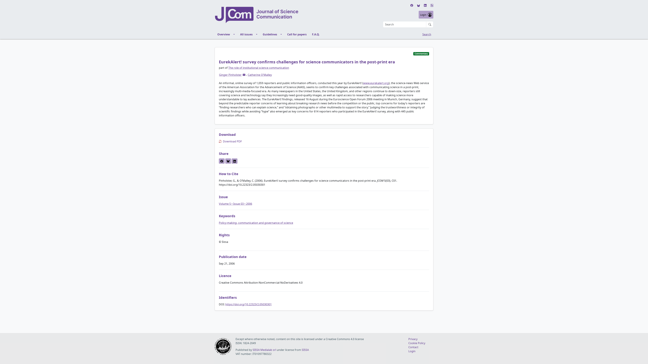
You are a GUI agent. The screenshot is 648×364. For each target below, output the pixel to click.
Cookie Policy (416, 343)
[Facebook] (411, 5)
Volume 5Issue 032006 (235, 204)
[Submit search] (429, 24)
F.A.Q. (316, 34)
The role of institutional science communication (258, 68)
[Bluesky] (418, 5)
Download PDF (232, 141)
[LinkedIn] (425, 5)
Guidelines (270, 34)
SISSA (305, 350)
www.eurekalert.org (376, 83)
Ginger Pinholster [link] (230, 75)
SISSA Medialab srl (264, 350)
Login (423, 14)
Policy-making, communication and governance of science (256, 223)
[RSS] (432, 5)
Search (426, 34)
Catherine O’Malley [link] (260, 75)
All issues (246, 34)
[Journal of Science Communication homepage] (257, 15)
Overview (223, 34)
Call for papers (297, 34)
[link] (244, 75)
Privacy (412, 339)
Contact (413, 347)
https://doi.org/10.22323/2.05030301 (248, 304)
